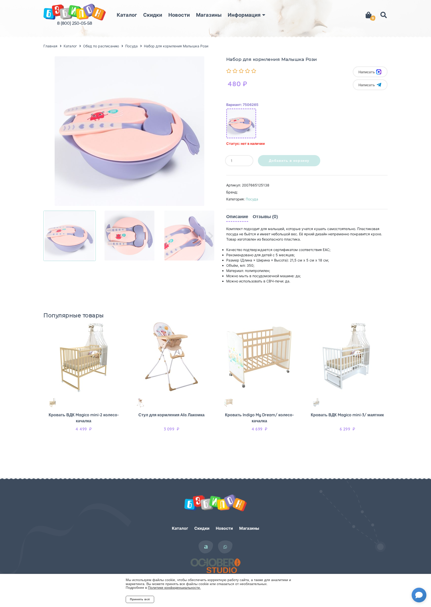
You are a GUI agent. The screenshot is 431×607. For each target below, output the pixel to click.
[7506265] (241, 123)
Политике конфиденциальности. (174, 588)
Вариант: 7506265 (242, 104)
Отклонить (174, 599)
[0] (368, 15)
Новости (179, 15)
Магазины (208, 15)
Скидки (152, 15)
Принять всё (140, 599)
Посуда (252, 199)
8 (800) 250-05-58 (74, 23)
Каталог (127, 15)
